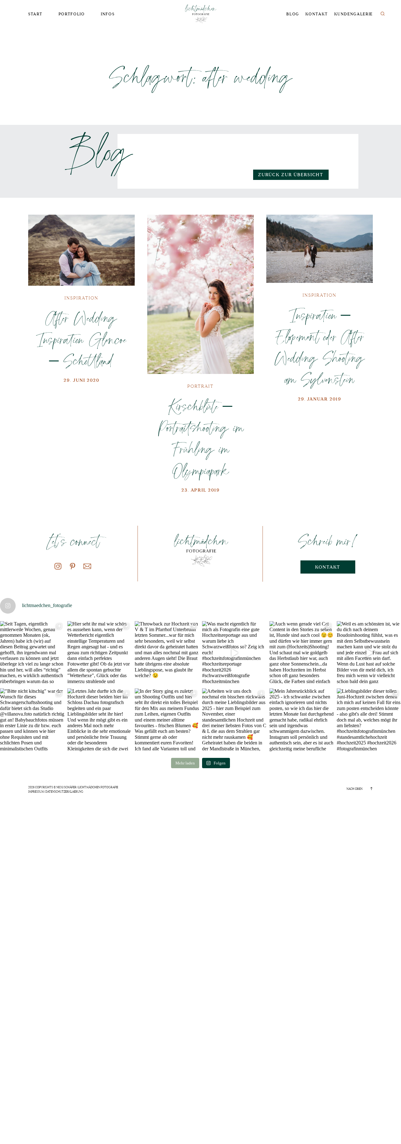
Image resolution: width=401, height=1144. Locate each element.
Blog (292, 14)
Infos (107, 14)
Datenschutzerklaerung (64, 792)
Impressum (36, 792)
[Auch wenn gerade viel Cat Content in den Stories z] (301, 653)
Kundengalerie (353, 14)
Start (35, 14)
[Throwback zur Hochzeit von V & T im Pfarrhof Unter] (167, 653)
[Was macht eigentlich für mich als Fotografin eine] (234, 653)
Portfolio (72, 14)
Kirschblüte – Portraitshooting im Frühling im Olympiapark (200, 438)
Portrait (200, 386)
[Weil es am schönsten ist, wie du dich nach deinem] (369, 653)
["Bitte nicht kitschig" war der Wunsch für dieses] (32, 720)
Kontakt (316, 14)
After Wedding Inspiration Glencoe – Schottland (81, 339)
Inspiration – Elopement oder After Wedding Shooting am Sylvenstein (319, 347)
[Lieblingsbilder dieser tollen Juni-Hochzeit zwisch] (369, 720)
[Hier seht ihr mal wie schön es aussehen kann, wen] (99, 653)
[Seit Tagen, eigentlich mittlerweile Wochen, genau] (32, 653)
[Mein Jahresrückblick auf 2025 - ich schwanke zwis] (301, 720)
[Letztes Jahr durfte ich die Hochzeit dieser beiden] (99, 720)
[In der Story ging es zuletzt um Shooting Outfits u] (167, 720)
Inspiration (81, 298)
